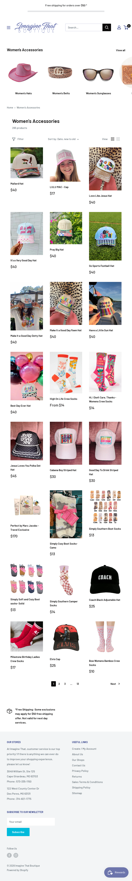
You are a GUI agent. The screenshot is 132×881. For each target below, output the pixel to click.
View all (121, 50)
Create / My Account (84, 748)
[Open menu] (8, 27)
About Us (77, 754)
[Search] (106, 27)
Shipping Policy (81, 787)
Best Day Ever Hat (20, 405)
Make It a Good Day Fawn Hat (66, 330)
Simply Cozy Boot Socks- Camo (64, 545)
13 (78, 683)
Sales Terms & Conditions (87, 781)
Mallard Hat (17, 183)
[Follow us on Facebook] (9, 855)
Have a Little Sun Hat (101, 330)
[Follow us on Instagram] (15, 855)
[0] (126, 27)
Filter (21, 139)
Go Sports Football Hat (101, 265)
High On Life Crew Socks (63, 398)
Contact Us (78, 765)
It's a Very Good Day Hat (23, 260)
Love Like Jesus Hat (100, 195)
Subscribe (18, 832)
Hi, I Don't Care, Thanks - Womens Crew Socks (102, 399)
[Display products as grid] (112, 139)
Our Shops (78, 759)
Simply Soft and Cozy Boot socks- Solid (25, 601)
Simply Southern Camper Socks (64, 603)
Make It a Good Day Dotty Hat (26, 335)
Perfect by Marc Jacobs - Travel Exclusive (24, 527)
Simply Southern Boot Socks (105, 528)
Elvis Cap (55, 659)
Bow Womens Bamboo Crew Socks (104, 662)
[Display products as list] (118, 139)
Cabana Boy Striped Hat (63, 470)
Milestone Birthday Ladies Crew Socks (25, 658)
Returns (77, 776)
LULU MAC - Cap (59, 187)
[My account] (119, 27)
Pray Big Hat (57, 249)
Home (10, 107)
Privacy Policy (80, 770)
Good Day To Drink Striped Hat (103, 472)
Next (113, 683)
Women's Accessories (28, 107)
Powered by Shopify (17, 870)
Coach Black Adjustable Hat (104, 599)
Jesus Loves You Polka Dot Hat (25, 467)
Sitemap (77, 793)
